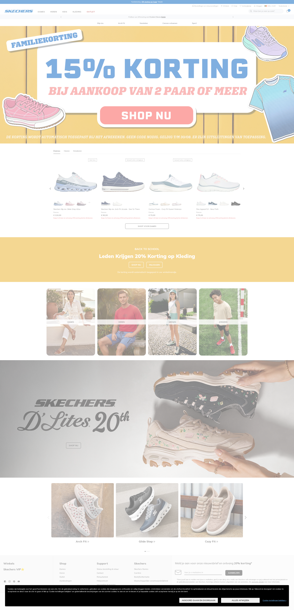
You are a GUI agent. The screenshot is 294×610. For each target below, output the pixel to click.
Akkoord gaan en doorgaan (198, 600)
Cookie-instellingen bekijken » (274, 600)
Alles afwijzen (240, 600)
